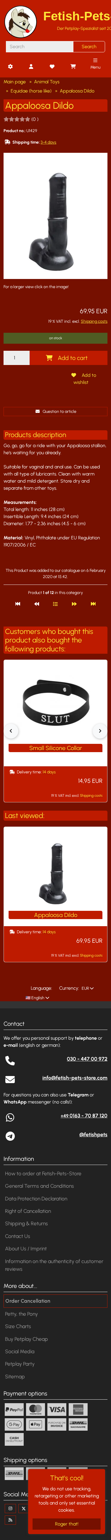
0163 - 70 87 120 (84, 1115)
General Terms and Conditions (39, 1186)
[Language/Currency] (10, 67)
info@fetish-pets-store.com (74, 1078)
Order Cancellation (27, 1301)
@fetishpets (93, 1134)
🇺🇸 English (34, 997)
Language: (41, 988)
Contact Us (17, 1236)
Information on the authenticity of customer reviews (54, 1265)
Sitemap (15, 1376)
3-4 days (48, 142)
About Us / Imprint (26, 1248)
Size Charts (18, 1326)
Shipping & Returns (26, 1223)
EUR (85, 988)
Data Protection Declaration (36, 1198)
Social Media (19, 1351)
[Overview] (55, 604)
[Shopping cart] (73, 67)
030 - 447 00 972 (87, 1059)
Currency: (69, 988)
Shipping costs (94, 321)
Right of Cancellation (28, 1211)
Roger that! (66, 1524)
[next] (74, 604)
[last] (93, 604)
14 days (49, 772)
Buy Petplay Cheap (26, 1339)
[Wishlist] (52, 67)
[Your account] (31, 67)
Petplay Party (20, 1364)
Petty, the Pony (21, 1314)
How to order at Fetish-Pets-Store (43, 1173)
